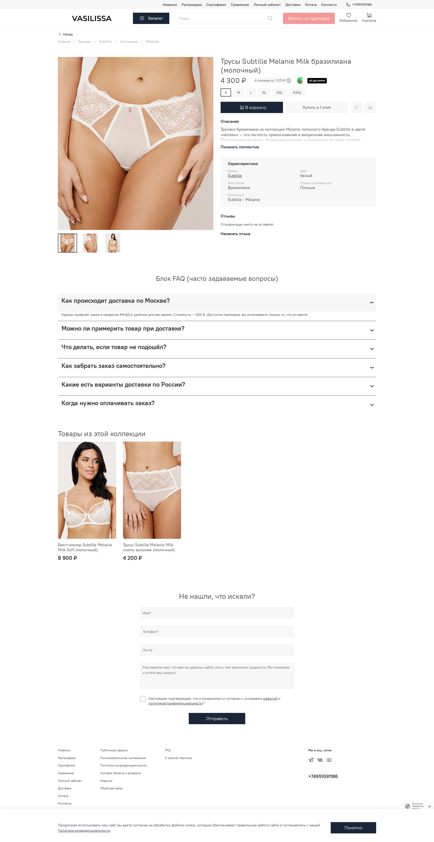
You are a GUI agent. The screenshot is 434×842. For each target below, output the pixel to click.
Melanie (152, 41)
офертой (270, 698)
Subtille (105, 41)
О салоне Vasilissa (178, 758)
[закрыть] (429, 806)
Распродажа (192, 4)
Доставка (292, 4)
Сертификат (216, 4)
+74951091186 (362, 4)
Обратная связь (111, 788)
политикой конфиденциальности (176, 703)
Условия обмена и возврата (120, 773)
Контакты (329, 4)
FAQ (168, 750)
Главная (64, 41)
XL (264, 92)
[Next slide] (206, 143)
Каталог (155, 18)
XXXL (297, 92)
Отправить (217, 718)
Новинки (170, 4)
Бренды (84, 41)
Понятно (353, 827)
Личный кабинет (267, 4)
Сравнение (240, 4)
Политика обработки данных (418, 806)
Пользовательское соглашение (123, 758)
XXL (279, 92)
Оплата (311, 4)
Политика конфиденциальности (123, 765)
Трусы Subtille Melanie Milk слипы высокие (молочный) (149, 547)
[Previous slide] (65, 143)
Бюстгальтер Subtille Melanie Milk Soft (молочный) (85, 547)
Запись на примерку (309, 18)
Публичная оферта (113, 750)
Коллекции (129, 41)
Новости (106, 781)
